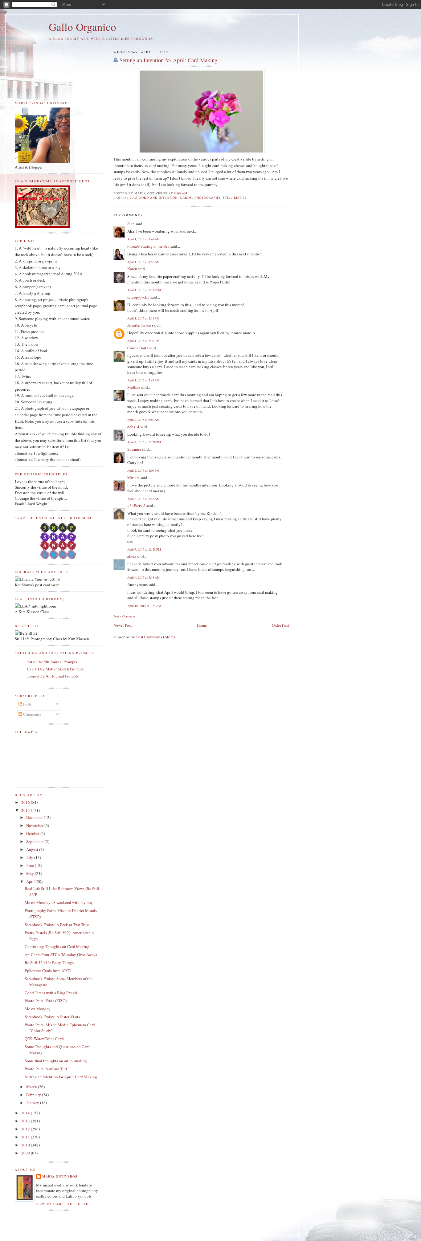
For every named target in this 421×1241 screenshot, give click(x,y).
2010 (26, 1145)
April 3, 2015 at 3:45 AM (143, 499)
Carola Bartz (137, 348)
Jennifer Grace (139, 325)
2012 (26, 1129)
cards (186, 197)
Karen (132, 268)
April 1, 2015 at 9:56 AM (143, 262)
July (30, 857)
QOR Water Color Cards (44, 1038)
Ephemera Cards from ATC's (48, 970)
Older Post (280, 625)
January (33, 1102)
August (32, 849)
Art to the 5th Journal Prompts (52, 662)
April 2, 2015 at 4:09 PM (143, 470)
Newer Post (122, 625)
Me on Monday (38, 1008)
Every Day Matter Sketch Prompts (55, 669)
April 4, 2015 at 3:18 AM (143, 577)
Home (202, 625)
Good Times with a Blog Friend (51, 992)
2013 (26, 1121)
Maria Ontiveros (59, 1176)
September (35, 841)
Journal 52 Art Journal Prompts (53, 676)
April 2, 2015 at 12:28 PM (144, 442)
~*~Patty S (136, 505)
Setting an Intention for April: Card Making (168, 60)
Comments (31, 714)
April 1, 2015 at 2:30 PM (143, 341)
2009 (26, 1153)
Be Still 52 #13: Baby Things (49, 962)
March (32, 1086)
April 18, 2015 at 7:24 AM (144, 606)
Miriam (133, 477)
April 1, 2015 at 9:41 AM (143, 239)
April (31, 881)
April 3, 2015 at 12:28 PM (144, 549)
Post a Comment (124, 616)
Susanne (134, 449)
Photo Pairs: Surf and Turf (46, 1069)
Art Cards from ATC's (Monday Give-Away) (61, 954)
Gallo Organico (82, 26)
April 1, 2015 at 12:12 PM (144, 290)
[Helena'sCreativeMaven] (58, 557)
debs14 (133, 426)
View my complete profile (62, 1204)
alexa (131, 556)
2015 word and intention (154, 197)
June (30, 865)
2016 (26, 802)
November (35, 825)
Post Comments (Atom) (155, 637)
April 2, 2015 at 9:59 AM (143, 419)
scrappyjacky (138, 297)
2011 (26, 1137)
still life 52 (235, 197)
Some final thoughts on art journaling (56, 1061)
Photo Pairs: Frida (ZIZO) (46, 1000)
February (34, 1094)
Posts (27, 704)
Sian (131, 223)
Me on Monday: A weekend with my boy (59, 902)
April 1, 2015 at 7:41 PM (143, 380)
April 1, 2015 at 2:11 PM (143, 318)
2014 (26, 1113)
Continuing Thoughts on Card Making (57, 946)
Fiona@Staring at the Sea (148, 246)
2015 (26, 810)
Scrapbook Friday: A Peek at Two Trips (57, 924)
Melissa (133, 387)
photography (207, 197)
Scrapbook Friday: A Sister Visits (52, 1016)
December (35, 817)
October (33, 833)
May (30, 873)
